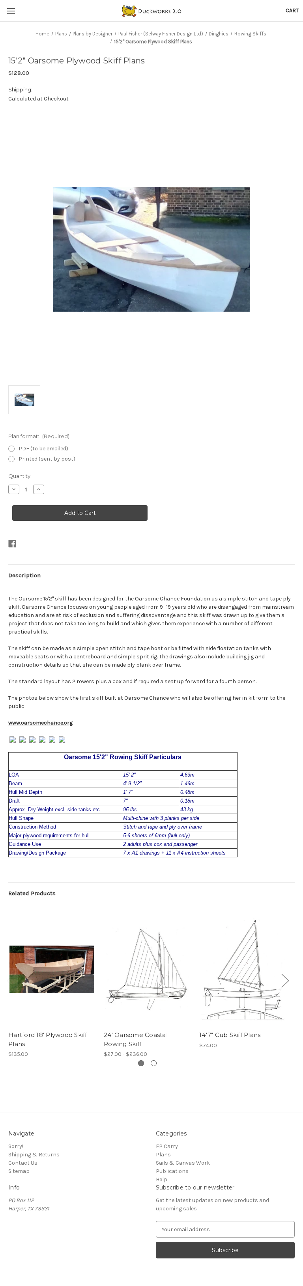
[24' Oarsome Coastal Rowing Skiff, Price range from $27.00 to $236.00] (147, 969)
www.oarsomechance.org (40, 722)
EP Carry (167, 1146)
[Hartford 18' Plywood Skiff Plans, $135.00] (51, 969)
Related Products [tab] (32, 893)
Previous (10, 980)
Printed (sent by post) (47, 458)
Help (161, 1179)
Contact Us (22, 1163)
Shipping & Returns (34, 1154)
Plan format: (38, 436)
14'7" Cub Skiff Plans (229, 1035)
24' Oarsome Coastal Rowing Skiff (136, 1039)
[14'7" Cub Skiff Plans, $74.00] (242, 969)
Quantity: (20, 476)
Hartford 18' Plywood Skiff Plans (47, 1039)
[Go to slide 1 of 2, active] (141, 1063)
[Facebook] (12, 543)
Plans (163, 1154)
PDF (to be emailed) (43, 448)
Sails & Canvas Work (183, 1163)
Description (24, 575)
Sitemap (19, 1171)
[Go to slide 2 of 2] (154, 1063)
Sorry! (15, 1146)
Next (285, 980)
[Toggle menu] (11, 11)
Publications (172, 1171)
